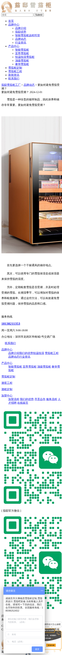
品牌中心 (13, 24)
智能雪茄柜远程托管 (27, 35)
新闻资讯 (13, 74)
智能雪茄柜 (15, 366)
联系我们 (13, 78)
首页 (11, 21)
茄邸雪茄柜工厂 (11, 84)
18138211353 (10, 323)
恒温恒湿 (38, 353)
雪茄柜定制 (15, 67)
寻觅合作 (39, 399)
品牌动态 (20, 39)
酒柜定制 (6, 389)
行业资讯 (20, 42)
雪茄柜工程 (15, 71)
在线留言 (22, 402)
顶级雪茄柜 (44, 366)
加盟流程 (13, 399)
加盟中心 (6, 395)
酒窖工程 (6, 382)
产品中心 (13, 46)
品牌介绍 (20, 28)
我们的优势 (26, 353)
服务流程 (51, 399)
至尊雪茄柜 (30, 366)
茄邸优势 (20, 31)
